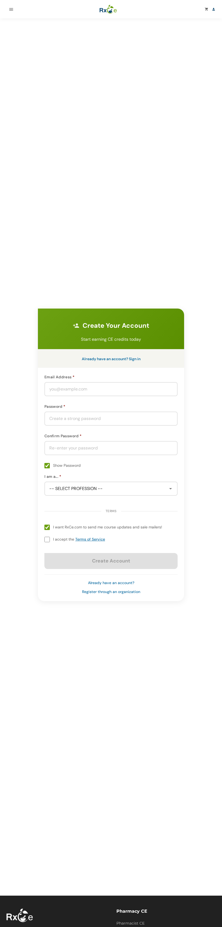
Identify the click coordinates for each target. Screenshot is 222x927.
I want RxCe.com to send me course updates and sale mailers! (107, 527)
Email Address (58, 377)
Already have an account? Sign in (111, 358)
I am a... (51, 476)
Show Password (67, 465)
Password (53, 406)
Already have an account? (111, 582)
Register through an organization (111, 591)
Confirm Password (61, 435)
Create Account (111, 561)
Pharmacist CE (130, 923)
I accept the (79, 539)
